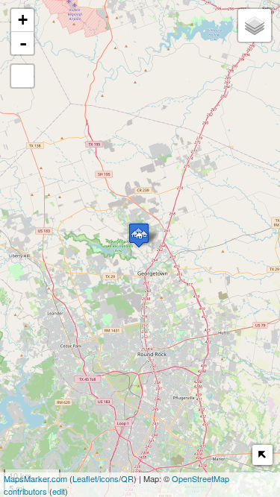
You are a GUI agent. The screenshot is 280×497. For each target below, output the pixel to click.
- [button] (23, 43)
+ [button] (23, 19)
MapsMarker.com (35, 478)
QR (127, 478)
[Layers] (254, 25)
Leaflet (84, 478)
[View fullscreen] (22, 76)
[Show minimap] (262, 455)
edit (58, 491)
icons (109, 478)
